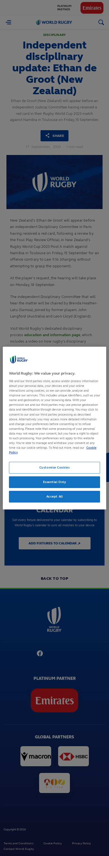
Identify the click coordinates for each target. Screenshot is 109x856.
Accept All (54, 496)
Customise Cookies (54, 467)
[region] (54, 427)
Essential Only (54, 482)
